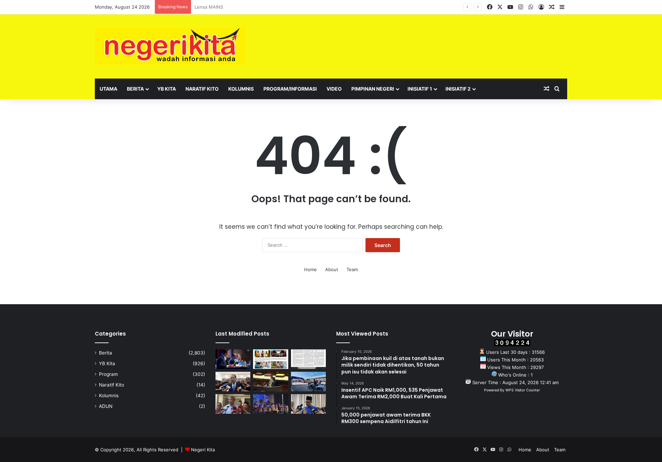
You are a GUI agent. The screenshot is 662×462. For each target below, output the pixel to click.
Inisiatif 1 (420, 89)
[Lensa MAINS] (270, 359)
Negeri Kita (203, 449)
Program (108, 374)
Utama (108, 89)
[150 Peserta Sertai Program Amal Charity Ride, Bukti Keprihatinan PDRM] (308, 381)
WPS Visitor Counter (522, 390)
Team (352, 269)
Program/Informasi (290, 89)
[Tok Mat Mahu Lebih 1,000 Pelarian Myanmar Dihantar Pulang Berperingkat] (232, 404)
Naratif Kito (202, 89)
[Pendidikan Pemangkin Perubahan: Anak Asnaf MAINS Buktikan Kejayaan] (308, 359)
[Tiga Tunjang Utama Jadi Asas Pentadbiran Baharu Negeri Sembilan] (270, 404)
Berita (135, 89)
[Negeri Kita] (170, 46)
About (331, 269)
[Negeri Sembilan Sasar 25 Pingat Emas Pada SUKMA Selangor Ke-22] (308, 404)
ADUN (105, 406)
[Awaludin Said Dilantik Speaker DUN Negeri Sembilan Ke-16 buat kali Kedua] (270, 381)
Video (334, 89)
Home (310, 269)
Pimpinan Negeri (372, 89)
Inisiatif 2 (458, 89)
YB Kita (166, 89)
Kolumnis (241, 89)
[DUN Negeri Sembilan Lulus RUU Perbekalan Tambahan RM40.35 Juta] (232, 381)
